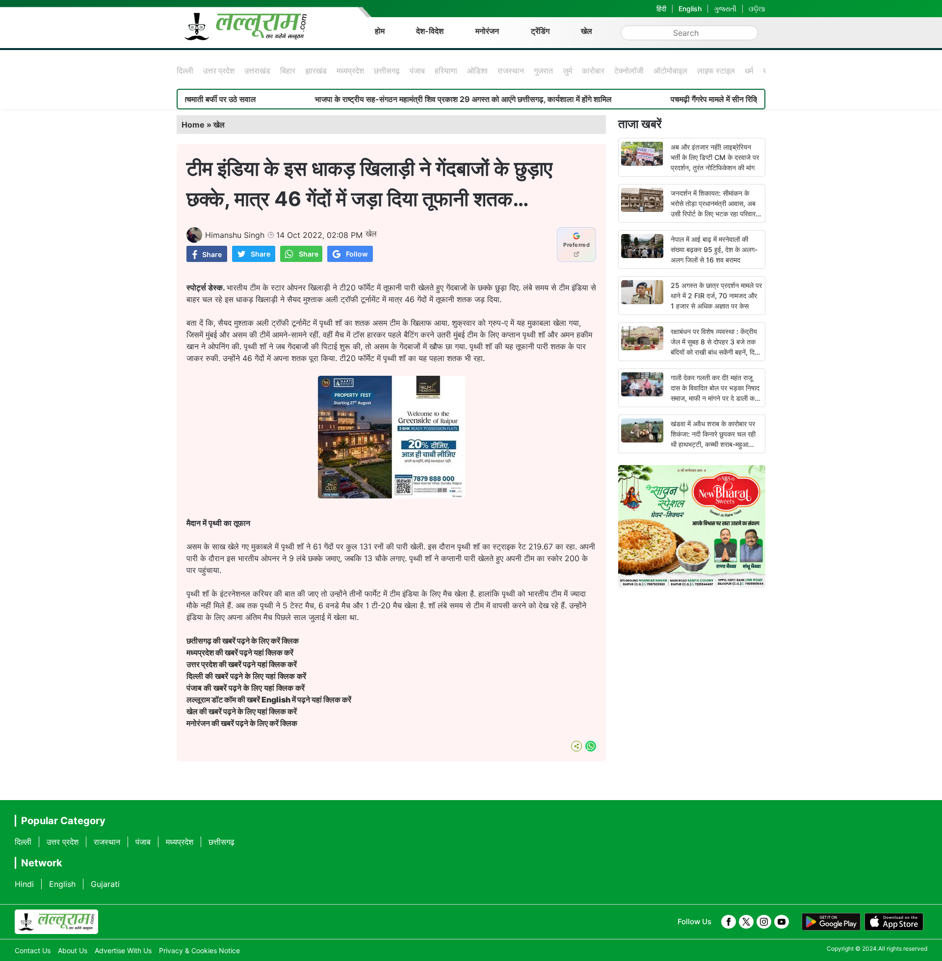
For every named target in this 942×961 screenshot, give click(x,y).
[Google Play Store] (831, 922)
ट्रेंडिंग (540, 31)
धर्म (749, 71)
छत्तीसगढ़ (387, 71)
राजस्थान (510, 71)
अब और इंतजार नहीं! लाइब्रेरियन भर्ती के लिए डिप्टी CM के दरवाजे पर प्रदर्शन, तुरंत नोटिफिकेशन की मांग (715, 157)
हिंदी (661, 8)
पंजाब (417, 71)
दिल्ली (185, 71)
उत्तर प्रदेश (219, 71)
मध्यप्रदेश (350, 71)
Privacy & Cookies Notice (199, 950)
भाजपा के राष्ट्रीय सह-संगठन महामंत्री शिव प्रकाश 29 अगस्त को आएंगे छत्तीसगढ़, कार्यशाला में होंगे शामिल (429, 99)
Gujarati (105, 884)
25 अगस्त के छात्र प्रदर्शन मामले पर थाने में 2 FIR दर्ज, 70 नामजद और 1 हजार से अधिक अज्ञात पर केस (716, 295)
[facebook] (729, 922)
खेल (586, 31)
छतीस (243, 641)
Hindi (24, 884)
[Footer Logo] (56, 921)
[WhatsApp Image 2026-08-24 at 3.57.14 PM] (391, 495)
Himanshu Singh (234, 235)
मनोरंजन (487, 31)
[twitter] (746, 922)
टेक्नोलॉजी (629, 71)
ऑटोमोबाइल (670, 71)
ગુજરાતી (725, 8)
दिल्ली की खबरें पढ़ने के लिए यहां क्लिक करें (246, 676)
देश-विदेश (430, 31)
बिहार (287, 71)
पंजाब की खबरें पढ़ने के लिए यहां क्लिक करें (245, 688)
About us (72, 950)
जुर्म (567, 71)
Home (193, 125)
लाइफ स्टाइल (716, 71)
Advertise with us (123, 950)
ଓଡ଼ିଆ (757, 8)
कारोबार (593, 71)
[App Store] (893, 922)
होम (380, 31)
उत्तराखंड (257, 71)
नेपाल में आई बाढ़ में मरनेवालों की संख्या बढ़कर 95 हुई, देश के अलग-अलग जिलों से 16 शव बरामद (714, 249)
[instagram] (764, 922)
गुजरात (543, 71)
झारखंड (316, 71)
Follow (357, 254)
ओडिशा (477, 71)
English (690, 8)
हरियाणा (446, 71)
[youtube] (781, 922)
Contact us (33, 950)
